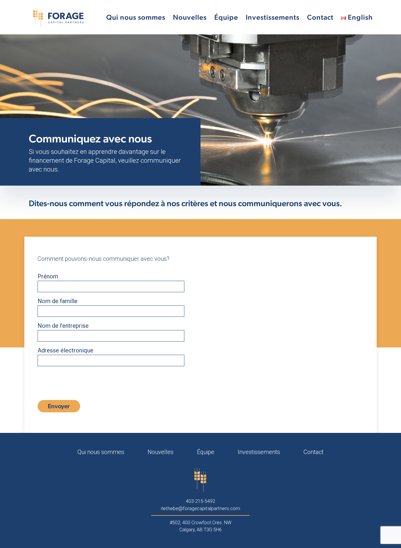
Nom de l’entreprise (63, 325)
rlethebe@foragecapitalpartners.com (200, 508)
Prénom (48, 276)
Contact (320, 17)
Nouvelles (190, 17)
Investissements (272, 17)
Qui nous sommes (135, 17)
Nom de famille (57, 301)
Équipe (226, 17)
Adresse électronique (65, 350)
